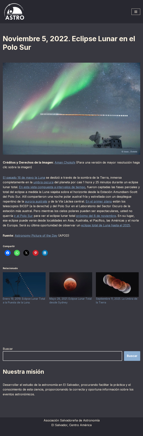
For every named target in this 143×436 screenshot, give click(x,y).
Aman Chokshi (65, 162)
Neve (48, 432)
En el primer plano (99, 201)
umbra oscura (43, 182)
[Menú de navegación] (135, 12)
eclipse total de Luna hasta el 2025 (105, 225)
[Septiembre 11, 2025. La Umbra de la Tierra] (117, 284)
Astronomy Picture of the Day (36, 235)
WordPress (90, 432)
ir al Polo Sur (23, 216)
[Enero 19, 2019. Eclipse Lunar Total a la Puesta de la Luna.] (24, 284)
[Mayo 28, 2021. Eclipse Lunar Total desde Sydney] (70, 284)
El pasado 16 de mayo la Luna (24, 177)
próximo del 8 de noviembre (96, 216)
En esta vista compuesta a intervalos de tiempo (52, 187)
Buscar (8, 349)
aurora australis (36, 201)
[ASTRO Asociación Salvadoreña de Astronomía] (14, 12)
